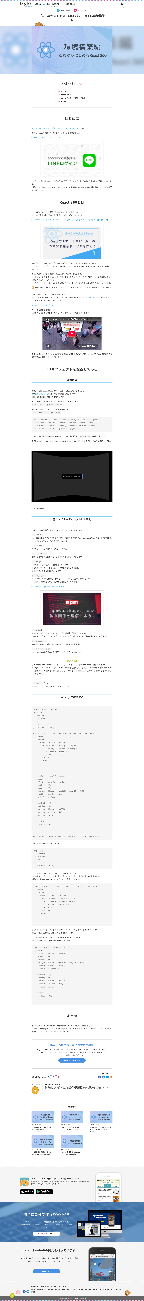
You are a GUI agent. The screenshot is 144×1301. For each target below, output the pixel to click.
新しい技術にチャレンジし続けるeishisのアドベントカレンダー (56, 128)
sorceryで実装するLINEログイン (47, 137)
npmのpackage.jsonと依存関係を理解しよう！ (52, 586)
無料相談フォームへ (72, 1060)
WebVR (96, 297)
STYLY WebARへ (46, 1234)
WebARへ (46, 1271)
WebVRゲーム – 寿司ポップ (42, 305)
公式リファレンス (42, 394)
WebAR (88, 297)
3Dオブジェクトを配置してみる (73, 98)
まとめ (63, 101)
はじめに (64, 91)
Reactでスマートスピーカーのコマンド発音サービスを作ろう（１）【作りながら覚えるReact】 (71, 219)
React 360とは (67, 94)
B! (107, 1077)
